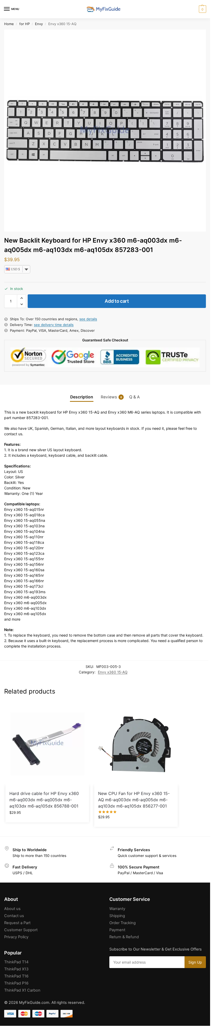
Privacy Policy (16, 937)
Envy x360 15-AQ (112, 672)
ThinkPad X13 (16, 969)
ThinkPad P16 (16, 983)
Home (9, 24)
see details (88, 319)
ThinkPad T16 (16, 976)
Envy (39, 24)
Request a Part (17, 922)
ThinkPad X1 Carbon (22, 990)
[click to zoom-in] (105, 131)
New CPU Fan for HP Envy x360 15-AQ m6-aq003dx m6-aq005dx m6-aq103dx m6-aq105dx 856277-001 (134, 800)
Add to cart (117, 301)
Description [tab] (81, 396)
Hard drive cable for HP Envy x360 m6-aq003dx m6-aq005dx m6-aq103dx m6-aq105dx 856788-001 (44, 800)
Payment (117, 930)
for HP (24, 24)
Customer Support (21, 930)
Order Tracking (122, 922)
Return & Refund (124, 937)
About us (12, 908)
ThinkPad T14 (16, 962)
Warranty (117, 908)
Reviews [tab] (111, 396)
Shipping (117, 915)
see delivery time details (54, 325)
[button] (202, 9)
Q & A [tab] (134, 396)
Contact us (14, 915)
